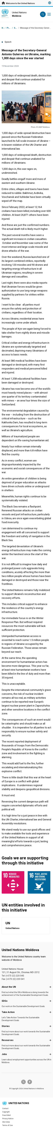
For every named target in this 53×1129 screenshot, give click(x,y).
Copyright (6, 1112)
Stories (6, 1026)
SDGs (4, 1001)
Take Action (8, 1012)
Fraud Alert (6, 1115)
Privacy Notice (7, 1119)
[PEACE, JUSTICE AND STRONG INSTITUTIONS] (39, 882)
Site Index (6, 1122)
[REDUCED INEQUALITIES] (13, 882)
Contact (5, 1109)
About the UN (9, 987)
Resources (7, 1040)
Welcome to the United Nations (20, 3)
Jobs (4, 1054)
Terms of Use (7, 1125)
